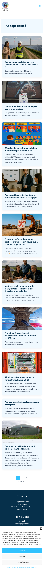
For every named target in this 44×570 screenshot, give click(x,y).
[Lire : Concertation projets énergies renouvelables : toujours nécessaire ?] (22, 47)
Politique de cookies (12, 567)
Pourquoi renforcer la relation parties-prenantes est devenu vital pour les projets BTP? (21, 242)
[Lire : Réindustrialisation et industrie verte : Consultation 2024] (22, 363)
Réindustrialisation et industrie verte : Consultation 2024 (19, 378)
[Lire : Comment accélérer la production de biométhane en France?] (22, 432)
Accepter (22, 550)
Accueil (22, 521)
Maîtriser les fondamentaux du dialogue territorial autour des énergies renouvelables (19, 289)
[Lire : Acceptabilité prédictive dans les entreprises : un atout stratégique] (22, 180)
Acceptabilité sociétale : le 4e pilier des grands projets (21, 107)
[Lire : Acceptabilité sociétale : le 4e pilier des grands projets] (22, 92)
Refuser (22, 556)
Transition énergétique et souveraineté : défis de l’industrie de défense (20, 336)
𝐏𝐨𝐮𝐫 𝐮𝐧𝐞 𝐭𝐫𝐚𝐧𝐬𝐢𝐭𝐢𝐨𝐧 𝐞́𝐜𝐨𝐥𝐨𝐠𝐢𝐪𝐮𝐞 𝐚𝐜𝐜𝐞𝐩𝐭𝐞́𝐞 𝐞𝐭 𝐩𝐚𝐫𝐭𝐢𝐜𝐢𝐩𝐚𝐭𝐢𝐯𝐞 (22, 403)
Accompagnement (22, 524)
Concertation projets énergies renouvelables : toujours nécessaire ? (22, 64)
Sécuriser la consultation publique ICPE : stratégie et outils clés (21, 149)
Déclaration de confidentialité (28, 567)
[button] (41, 528)
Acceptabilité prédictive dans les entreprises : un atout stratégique (21, 196)
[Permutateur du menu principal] (39, 6)
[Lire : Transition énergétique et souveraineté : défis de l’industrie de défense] (22, 318)
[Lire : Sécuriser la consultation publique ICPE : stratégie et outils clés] (22, 133)
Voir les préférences (22, 562)
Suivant (22, 481)
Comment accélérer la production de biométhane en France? (21, 447)
